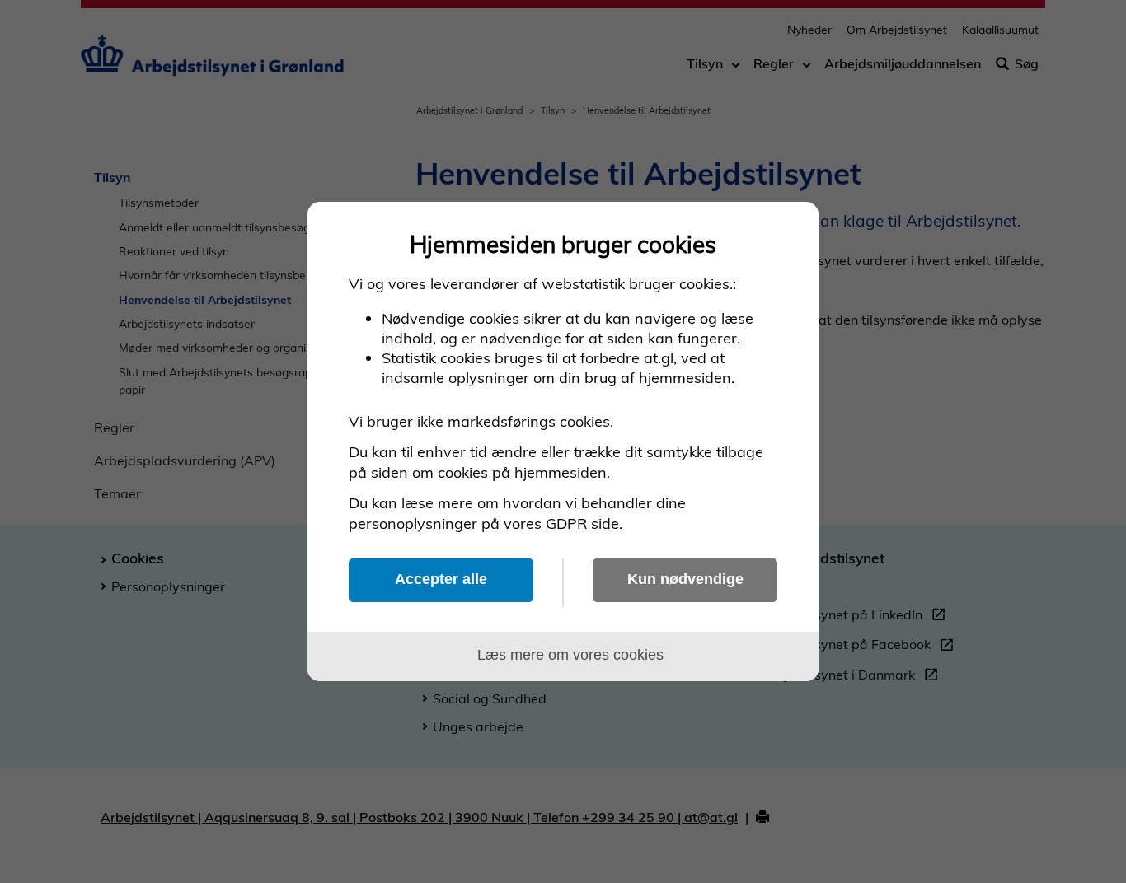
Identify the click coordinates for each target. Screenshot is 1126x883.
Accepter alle (441, 579)
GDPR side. (584, 523)
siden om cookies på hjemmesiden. (490, 472)
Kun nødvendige (685, 579)
